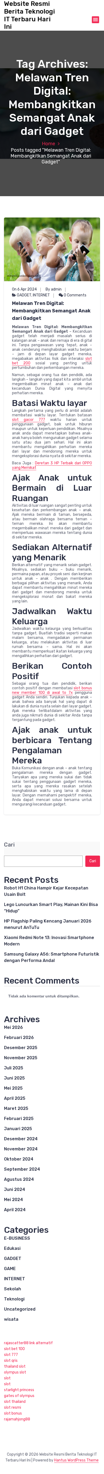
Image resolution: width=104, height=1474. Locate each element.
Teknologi (14, 1299)
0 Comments (74, 295)
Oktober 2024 (18, 1159)
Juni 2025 (14, 1078)
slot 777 (11, 1354)
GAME (10, 1268)
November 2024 (21, 1148)
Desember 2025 (20, 1047)
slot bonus (13, 1413)
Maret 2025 (16, 1108)
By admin (54, 289)
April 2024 (15, 1209)
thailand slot (15, 1366)
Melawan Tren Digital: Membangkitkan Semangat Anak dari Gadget (51, 310)
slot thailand (15, 1401)
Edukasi (12, 1248)
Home (48, 144)
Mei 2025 (13, 1088)
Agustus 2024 (19, 1179)
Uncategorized (19, 1309)
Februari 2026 (19, 1037)
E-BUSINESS (17, 1238)
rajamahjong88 (17, 1419)
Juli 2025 (13, 1067)
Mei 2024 (13, 1199)
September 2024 (22, 1169)
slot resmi (12, 1407)
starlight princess (19, 1390)
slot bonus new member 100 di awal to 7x (52, 690)
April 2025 (14, 1098)
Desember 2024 (21, 1138)
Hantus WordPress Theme (76, 1460)
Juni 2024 (14, 1189)
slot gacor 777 (28, 419)
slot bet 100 (14, 1349)
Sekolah (12, 1288)
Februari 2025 (19, 1118)
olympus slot (15, 1372)
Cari (9, 845)
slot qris (11, 1360)
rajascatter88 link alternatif (28, 1343)
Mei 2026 (13, 1027)
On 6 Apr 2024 (24, 289)
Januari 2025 (18, 1128)
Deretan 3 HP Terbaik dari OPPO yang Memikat (52, 465)
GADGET (24, 295)
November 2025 (20, 1057)
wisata (11, 1319)
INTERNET (41, 295)
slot (7, 1378)
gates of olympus (19, 1396)
